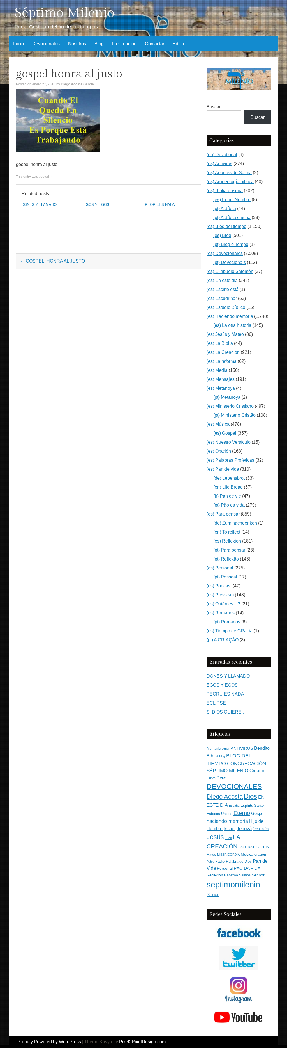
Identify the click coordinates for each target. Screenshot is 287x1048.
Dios (250, 796)
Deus (221, 778)
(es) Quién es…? (223, 604)
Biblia (178, 43)
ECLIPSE (216, 703)
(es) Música (218, 424)
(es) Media (217, 370)
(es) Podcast (219, 586)
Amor (226, 748)
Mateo (211, 854)
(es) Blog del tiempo (226, 226)
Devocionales (46, 43)
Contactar (154, 43)
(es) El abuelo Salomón (230, 271)
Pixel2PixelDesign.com (142, 1041)
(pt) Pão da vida (229, 505)
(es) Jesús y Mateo (225, 334)
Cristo (211, 778)
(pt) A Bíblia (224, 208)
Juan (228, 838)
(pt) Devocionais (229, 262)
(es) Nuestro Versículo (229, 442)
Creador (257, 770)
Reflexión (215, 875)
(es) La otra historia (232, 325)
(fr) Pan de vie (227, 496)
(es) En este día (222, 280)
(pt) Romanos (226, 621)
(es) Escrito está (223, 289)
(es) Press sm (220, 595)
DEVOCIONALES (234, 786)
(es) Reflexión (227, 541)
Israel (229, 828)
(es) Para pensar (223, 514)
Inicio (18, 43)
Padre (220, 861)
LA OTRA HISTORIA (254, 847)
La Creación (124, 43)
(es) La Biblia (220, 343)
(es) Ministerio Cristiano (230, 406)
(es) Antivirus (219, 163)
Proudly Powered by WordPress (49, 1041)
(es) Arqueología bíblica (230, 181)
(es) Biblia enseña (225, 190)
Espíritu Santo (252, 806)
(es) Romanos (221, 612)
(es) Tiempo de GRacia (230, 630)
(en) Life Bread (228, 487)
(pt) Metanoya (226, 397)
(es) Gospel (224, 433)
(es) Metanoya (221, 388)
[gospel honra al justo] (58, 151)
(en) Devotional (222, 154)
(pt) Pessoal (225, 577)
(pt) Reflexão (226, 559)
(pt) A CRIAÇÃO (223, 639)
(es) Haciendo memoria (230, 316)
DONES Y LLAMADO (39, 204)
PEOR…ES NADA (160, 204)
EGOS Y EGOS (96, 204)
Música (247, 854)
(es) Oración (219, 451)
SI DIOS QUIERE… (226, 712)
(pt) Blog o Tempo (230, 244)
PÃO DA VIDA (247, 868)
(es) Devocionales (225, 253)
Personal (225, 868)
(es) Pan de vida (223, 469)
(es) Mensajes (221, 379)
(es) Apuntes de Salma (229, 172)
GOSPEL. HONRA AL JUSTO (52, 261)
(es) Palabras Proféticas (230, 460)
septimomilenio (233, 884)
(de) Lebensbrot (229, 478)
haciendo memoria (227, 821)
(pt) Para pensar (229, 550)
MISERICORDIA (228, 854)
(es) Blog (222, 235)
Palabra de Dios (239, 861)
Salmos (245, 875)
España (234, 805)
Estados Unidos (219, 814)
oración (260, 854)
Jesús (215, 836)
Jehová (244, 828)
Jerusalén (261, 829)
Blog (99, 43)
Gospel (257, 813)
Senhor (258, 875)
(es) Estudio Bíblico (226, 307)
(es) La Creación (223, 352)
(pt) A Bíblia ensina (232, 217)
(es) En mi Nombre (232, 199)
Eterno (241, 813)
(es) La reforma (222, 361)
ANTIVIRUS (242, 748)
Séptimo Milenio (65, 13)
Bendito (262, 748)
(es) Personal (220, 568)
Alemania (214, 748)
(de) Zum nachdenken (235, 523)
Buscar (214, 106)
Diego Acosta (225, 796)
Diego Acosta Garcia (77, 84)
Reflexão (231, 875)
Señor (213, 894)
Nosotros (77, 43)
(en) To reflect (226, 532)
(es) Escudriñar (222, 298)
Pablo (210, 861)
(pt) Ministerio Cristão (234, 415)
